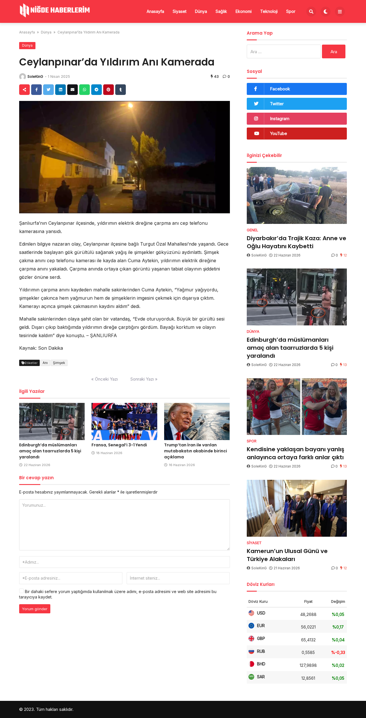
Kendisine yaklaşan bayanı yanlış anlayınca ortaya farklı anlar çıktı (295, 453)
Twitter (277, 103)
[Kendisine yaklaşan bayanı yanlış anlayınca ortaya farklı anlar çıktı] (297, 406)
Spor (290, 11)
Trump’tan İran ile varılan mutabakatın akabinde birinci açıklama (195, 451)
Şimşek (59, 363)
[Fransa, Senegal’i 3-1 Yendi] (124, 421)
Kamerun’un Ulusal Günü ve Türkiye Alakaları (287, 555)
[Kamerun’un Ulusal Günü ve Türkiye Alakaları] (297, 508)
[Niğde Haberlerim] (55, 10)
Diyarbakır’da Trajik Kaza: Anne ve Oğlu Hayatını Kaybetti (296, 242)
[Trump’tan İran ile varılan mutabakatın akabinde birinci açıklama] (197, 421)
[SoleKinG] (22, 76)
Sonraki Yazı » (144, 379)
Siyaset (179, 11)
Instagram (279, 118)
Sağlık (221, 11)
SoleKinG (35, 76)
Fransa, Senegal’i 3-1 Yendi (119, 445)
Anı (45, 363)
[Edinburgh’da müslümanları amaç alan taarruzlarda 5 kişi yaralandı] (52, 421)
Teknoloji (269, 11)
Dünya (201, 11)
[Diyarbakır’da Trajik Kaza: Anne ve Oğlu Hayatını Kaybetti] (297, 195)
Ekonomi (244, 11)
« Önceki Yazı (104, 379)
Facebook (280, 89)
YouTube (278, 133)
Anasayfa (155, 11)
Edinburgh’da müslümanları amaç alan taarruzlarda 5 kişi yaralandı (50, 451)
